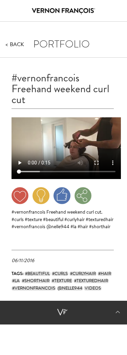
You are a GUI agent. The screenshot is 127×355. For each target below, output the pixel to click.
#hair (83, 227)
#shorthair (99, 227)
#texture (33, 220)
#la (73, 227)
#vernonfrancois (28, 212)
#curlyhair (74, 220)
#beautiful (53, 220)
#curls (18, 220)
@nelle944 (57, 227)
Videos (93, 288)
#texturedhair (99, 220)
